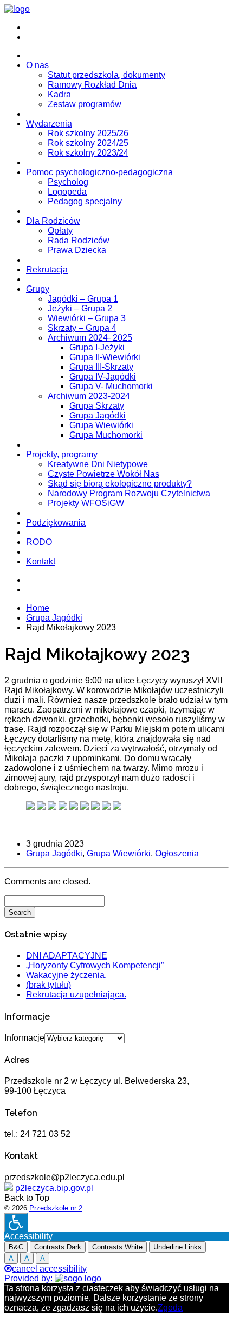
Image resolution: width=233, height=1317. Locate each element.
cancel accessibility (49, 1268)
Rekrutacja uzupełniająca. (76, 994)
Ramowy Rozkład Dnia (92, 84)
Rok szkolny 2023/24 (88, 152)
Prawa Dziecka (77, 250)
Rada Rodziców (78, 240)
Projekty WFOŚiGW (86, 503)
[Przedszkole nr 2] (17, 9)
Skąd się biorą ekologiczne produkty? (120, 483)
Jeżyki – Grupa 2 (80, 308)
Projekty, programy (62, 454)
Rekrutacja (47, 269)
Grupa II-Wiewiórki (104, 357)
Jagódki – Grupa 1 (83, 298)
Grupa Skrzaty (96, 405)
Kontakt (40, 561)
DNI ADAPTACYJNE (66, 955)
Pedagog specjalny (85, 201)
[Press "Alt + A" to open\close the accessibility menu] (16, 1222)
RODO (39, 542)
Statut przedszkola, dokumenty (106, 74)
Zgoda (170, 1307)
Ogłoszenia (177, 853)
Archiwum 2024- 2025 (90, 337)
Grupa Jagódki (97, 415)
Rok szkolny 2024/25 (88, 143)
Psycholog (68, 182)
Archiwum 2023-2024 (89, 396)
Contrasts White (117, 1247)
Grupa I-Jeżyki (97, 347)
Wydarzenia (49, 123)
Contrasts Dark (57, 1247)
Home (37, 608)
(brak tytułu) (48, 984)
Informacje (24, 1037)
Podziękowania (56, 522)
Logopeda (67, 191)
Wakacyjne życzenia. (66, 975)
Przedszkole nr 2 (55, 1208)
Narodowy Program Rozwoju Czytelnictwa (129, 493)
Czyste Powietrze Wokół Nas (103, 473)
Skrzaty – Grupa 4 (82, 327)
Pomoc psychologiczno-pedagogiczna (99, 172)
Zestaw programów (84, 104)
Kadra (59, 94)
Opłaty (60, 230)
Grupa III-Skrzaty (101, 366)
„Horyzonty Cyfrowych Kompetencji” (95, 965)
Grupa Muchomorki (106, 435)
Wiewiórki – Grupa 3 (87, 318)
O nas (37, 65)
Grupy (37, 289)
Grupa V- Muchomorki (111, 386)
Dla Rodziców (53, 220)
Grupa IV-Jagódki (102, 376)
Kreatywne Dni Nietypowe (98, 464)
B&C (16, 1247)
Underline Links (177, 1247)
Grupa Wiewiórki (101, 425)
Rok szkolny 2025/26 (88, 133)
